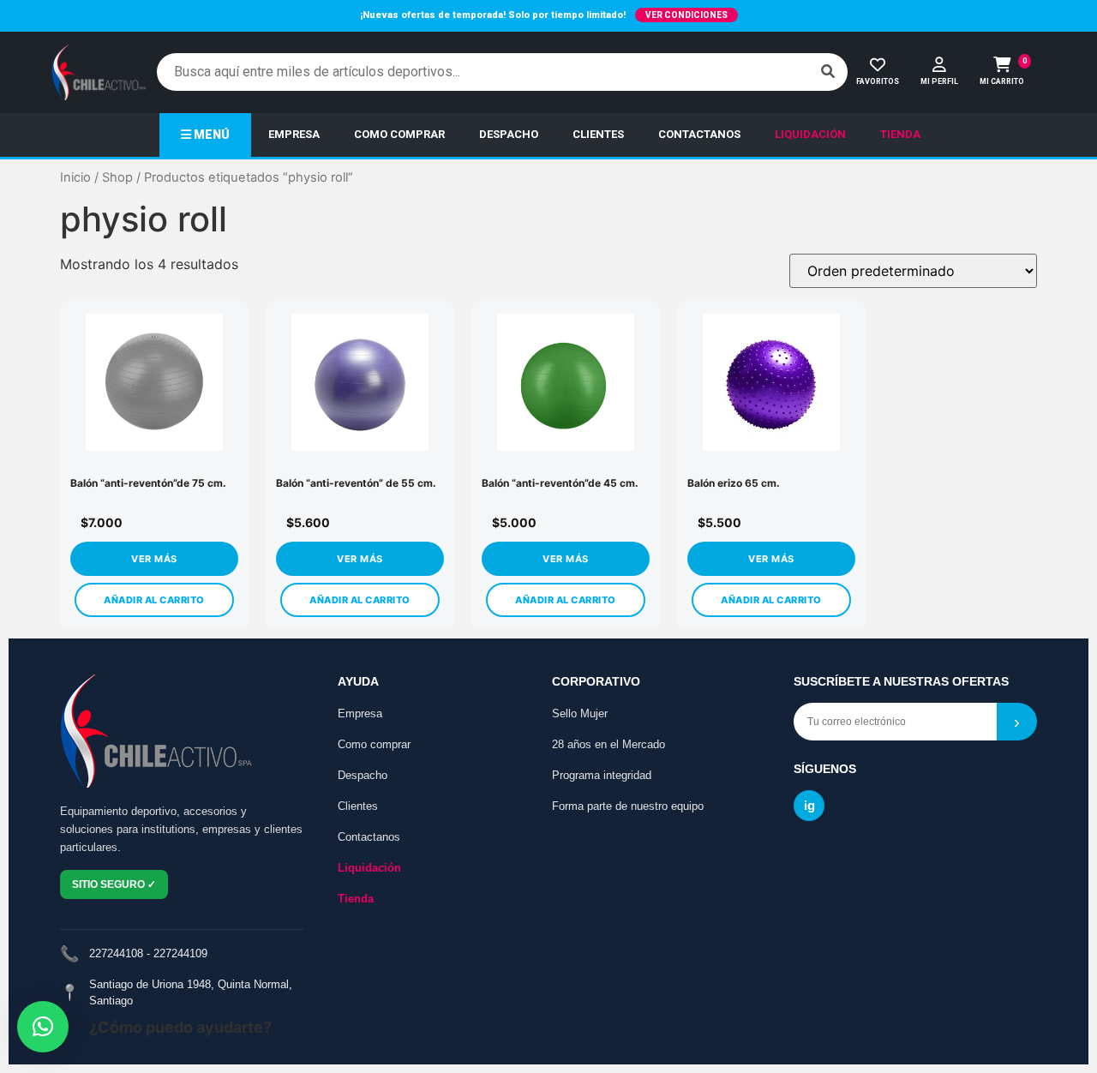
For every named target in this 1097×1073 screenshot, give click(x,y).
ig (809, 805)
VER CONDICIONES (686, 15)
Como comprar (374, 744)
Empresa (360, 713)
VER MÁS (154, 559)
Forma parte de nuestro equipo (628, 806)
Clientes (358, 806)
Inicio (75, 177)
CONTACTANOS (699, 134)
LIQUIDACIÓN (810, 134)
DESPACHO (508, 134)
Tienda (356, 898)
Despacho (362, 775)
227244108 (116, 953)
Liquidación (369, 867)
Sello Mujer (580, 713)
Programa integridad (601, 775)
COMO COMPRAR (399, 134)
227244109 (180, 953)
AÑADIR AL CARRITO (154, 600)
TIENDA (900, 134)
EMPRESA (294, 134)
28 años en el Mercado (608, 744)
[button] (43, 1026)
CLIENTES (598, 134)
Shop (117, 177)
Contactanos (369, 836)
